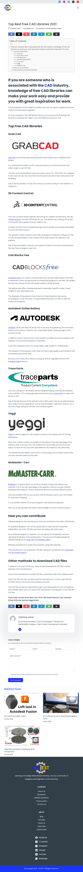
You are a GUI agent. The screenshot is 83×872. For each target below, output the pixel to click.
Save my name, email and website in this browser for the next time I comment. (34, 674)
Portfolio (41, 820)
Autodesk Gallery (14, 361)
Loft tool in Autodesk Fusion (15, 716)
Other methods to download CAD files (25, 70)
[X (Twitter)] (73, 2)
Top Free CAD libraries (21, 51)
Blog (41, 816)
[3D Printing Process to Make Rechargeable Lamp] (61, 703)
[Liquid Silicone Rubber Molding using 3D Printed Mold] (22, 736)
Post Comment (15, 680)
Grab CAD (20, 53)
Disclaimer (41, 794)
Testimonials (42, 829)
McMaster (12, 484)
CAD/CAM (48, 28)
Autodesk (11, 327)
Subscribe (41, 826)
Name (12, 649)
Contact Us (41, 804)
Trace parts (69, 550)
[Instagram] (64, 2)
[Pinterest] (26, 34)
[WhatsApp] (49, 34)
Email (35, 649)
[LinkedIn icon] (19, 629)
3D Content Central (22, 55)
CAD (48, 85)
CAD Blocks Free (21, 57)
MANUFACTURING (56, 28)
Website (58, 649)
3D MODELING (40, 28)
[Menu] (78, 8)
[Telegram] (41, 34)
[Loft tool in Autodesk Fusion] (22, 703)
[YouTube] (78, 2)
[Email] (56, 34)
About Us (41, 791)
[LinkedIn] (60, 2)
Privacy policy (41, 801)
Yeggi (18, 63)
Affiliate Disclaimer (41, 798)
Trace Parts (20, 61)
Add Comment (15, 656)
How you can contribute (21, 68)
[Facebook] (69, 2)
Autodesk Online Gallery (24, 59)
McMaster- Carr (21, 65)
